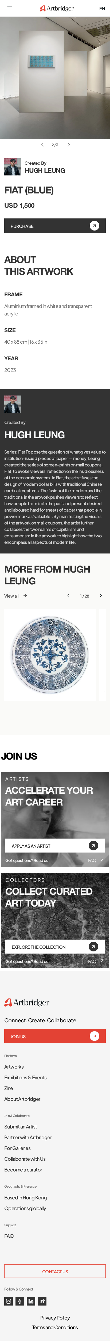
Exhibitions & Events (25, 1076)
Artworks (13, 1066)
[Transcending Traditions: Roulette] (50, 655)
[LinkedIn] (31, 1301)
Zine (8, 1087)
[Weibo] (42, 1301)
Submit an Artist (20, 1126)
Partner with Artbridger (28, 1136)
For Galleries (17, 1147)
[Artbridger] (57, 8)
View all (11, 595)
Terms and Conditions (55, 1326)
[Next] (101, 595)
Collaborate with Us (25, 1158)
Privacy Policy (55, 1317)
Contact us (55, 1271)
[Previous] (68, 595)
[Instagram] (8, 1301)
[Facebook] (19, 1301)
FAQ (92, 860)
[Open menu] (9, 8)
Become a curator (23, 1169)
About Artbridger (22, 1098)
